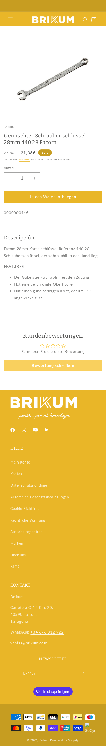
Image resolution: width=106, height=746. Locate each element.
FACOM (9, 126)
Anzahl (9, 168)
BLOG (15, 566)
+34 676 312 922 (47, 632)
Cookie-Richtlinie (24, 508)
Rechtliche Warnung (27, 520)
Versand (24, 159)
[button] (10, 19)
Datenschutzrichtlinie (28, 485)
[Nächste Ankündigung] (96, 5)
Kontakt (17, 473)
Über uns (18, 555)
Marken (16, 543)
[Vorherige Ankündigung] (9, 5)
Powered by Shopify (64, 740)
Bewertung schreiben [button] (53, 365)
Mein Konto (20, 462)
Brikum (44, 740)
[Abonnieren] (82, 673)
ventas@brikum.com (28, 642)
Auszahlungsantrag (26, 532)
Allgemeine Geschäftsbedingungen (39, 497)
